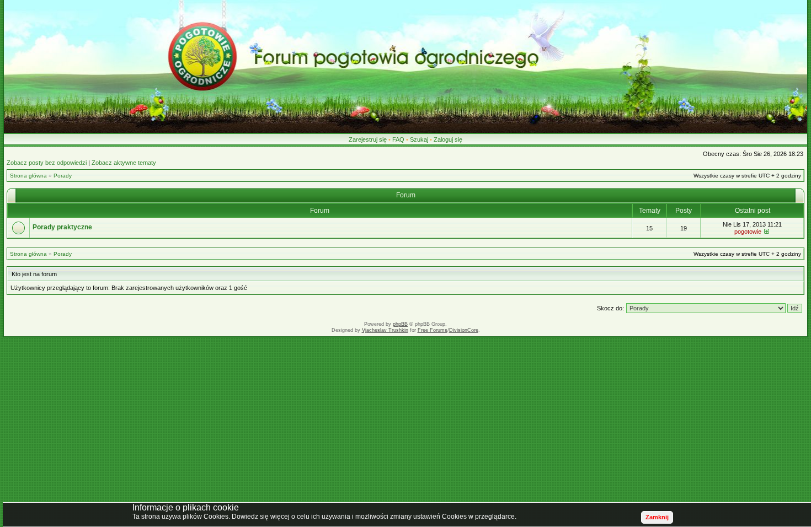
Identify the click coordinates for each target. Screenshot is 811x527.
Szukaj (419, 139)
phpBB (400, 324)
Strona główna (28, 176)
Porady (63, 176)
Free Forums (432, 330)
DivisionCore (463, 330)
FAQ (398, 139)
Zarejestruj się (368, 139)
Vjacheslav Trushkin (385, 330)
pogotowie (747, 231)
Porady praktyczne (62, 227)
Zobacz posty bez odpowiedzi (47, 162)
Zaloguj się (448, 139)
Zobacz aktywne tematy (124, 162)
